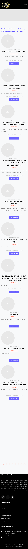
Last (24, 465)
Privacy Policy (4, 512)
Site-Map (3, 522)
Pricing (3, 508)
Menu (24, 5)
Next (21, 465)
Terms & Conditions (6, 518)
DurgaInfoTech (18, 546)
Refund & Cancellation (7, 515)
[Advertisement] (14, 418)
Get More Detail (14, 63)
